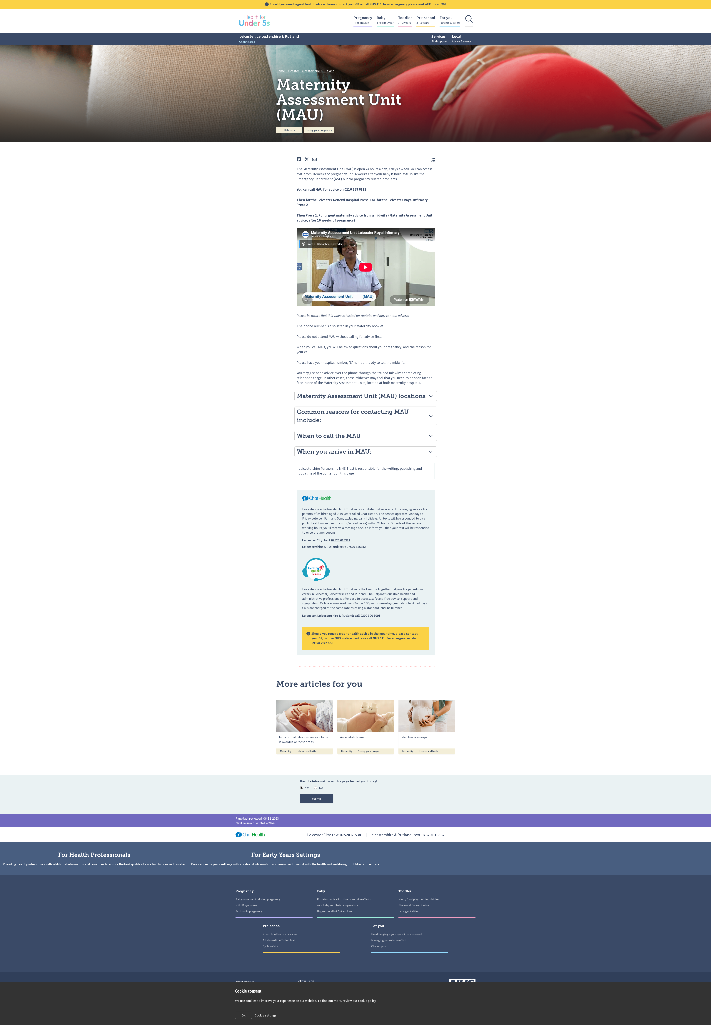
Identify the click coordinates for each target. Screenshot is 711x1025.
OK (244, 1015)
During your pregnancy (319, 130)
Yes (307, 788)
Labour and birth (306, 751)
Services (439, 38)
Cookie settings (265, 1015)
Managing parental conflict (388, 940)
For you (450, 19)
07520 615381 (340, 540)
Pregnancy (362, 19)
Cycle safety (270, 946)
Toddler (405, 19)
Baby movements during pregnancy (258, 899)
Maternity (289, 130)
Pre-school (425, 19)
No (321, 788)
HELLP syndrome (246, 905)
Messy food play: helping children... (420, 899)
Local (461, 38)
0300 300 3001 (370, 615)
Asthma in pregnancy (249, 911)
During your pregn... (369, 751)
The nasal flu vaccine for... (414, 905)
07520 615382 (356, 547)
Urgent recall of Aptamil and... (336, 911)
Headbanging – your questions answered (396, 934)
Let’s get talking (408, 911)
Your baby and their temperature (337, 905)
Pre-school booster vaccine (280, 934)
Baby (385, 19)
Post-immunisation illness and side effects (344, 899)
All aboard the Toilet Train (279, 940)
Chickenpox (378, 946)
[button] (366, 396)
